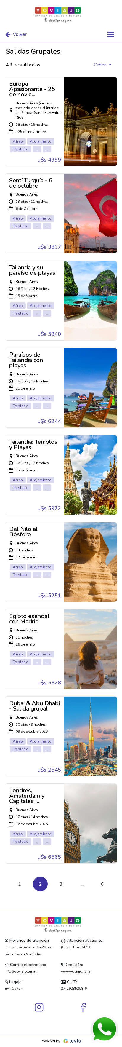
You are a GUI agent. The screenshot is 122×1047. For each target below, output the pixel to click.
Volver (20, 34)
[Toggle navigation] (110, 34)
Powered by (50, 1041)
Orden (101, 65)
